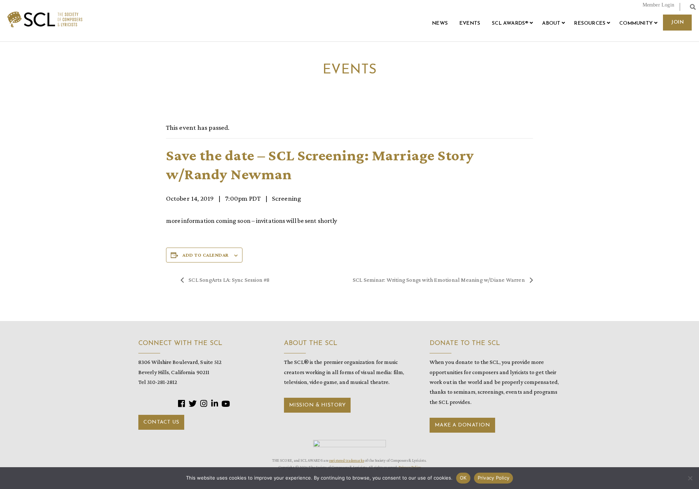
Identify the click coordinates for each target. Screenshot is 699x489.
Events (469, 23)
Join (677, 22)
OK (463, 478)
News (440, 23)
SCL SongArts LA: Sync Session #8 (228, 280)
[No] (690, 478)
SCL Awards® (510, 23)
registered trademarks (346, 460)
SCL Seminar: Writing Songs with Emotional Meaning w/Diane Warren (439, 280)
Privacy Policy (494, 478)
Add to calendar (205, 255)
